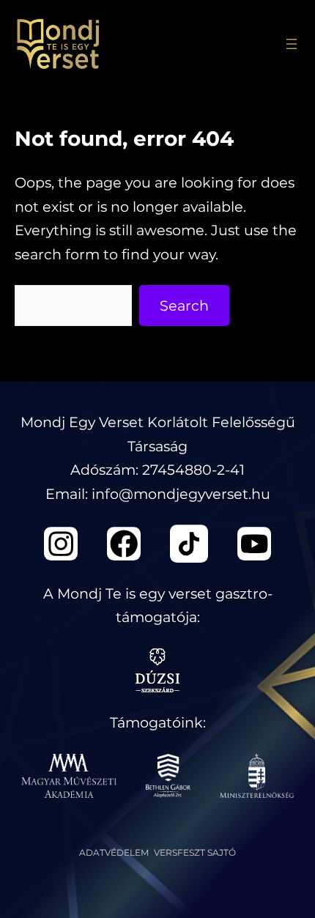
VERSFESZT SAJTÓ (195, 852)
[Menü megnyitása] (291, 44)
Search (184, 305)
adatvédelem (114, 852)
